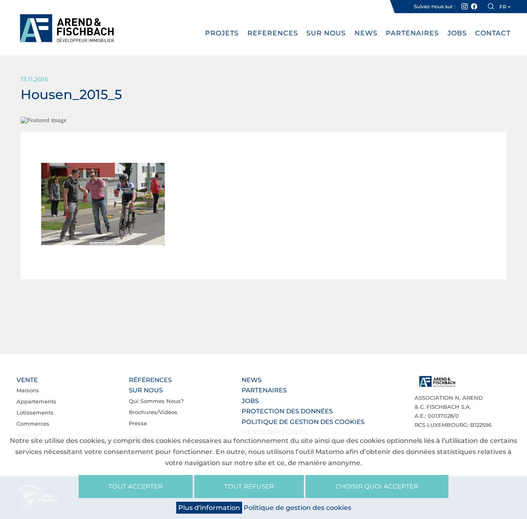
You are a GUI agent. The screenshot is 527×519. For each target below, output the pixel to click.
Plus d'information (209, 508)
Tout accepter (136, 486)
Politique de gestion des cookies (303, 422)
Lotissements (35, 412)
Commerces (32, 423)
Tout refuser (249, 486)
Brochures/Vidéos (153, 412)
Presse (138, 423)
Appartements (36, 401)
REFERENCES (272, 33)
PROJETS (222, 33)
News (366, 33)
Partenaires (412, 33)
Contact (493, 33)
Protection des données (287, 411)
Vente (27, 380)
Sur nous (326, 33)
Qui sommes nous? (156, 401)
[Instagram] (464, 7)
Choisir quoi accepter (377, 486)
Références (150, 380)
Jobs (457, 33)
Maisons (27, 390)
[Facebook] (474, 7)
